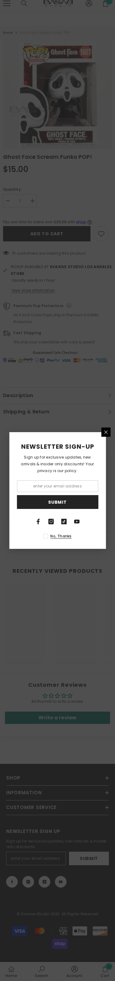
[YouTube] (77, 521)
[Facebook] (38, 521)
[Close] (105, 432)
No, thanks (60, 536)
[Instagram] (51, 521)
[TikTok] (64, 521)
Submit (57, 502)
